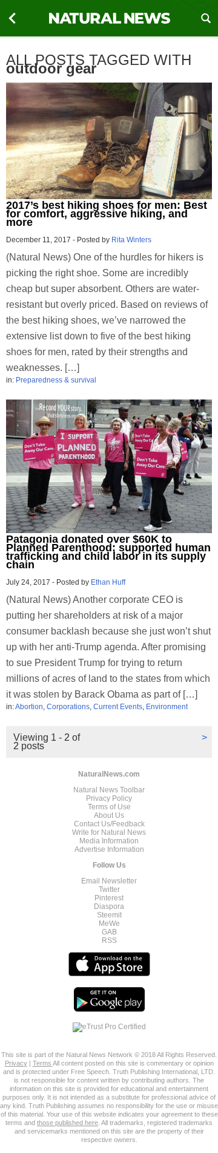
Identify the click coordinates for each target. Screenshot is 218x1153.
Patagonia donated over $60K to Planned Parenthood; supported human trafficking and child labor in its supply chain (108, 552)
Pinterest (109, 898)
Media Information (109, 841)
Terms (43, 1063)
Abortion (29, 706)
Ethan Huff (108, 582)
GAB (109, 932)
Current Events (117, 706)
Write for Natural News (109, 832)
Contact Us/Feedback (109, 824)
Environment (167, 706)
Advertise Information (109, 849)
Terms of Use (109, 807)
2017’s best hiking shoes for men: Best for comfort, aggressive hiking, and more (106, 213)
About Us (109, 815)
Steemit (109, 915)
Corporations (68, 706)
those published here (67, 1122)
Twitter (109, 889)
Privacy (16, 1063)
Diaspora (109, 906)
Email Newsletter (109, 881)
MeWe (109, 923)
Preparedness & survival (56, 380)
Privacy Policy (109, 798)
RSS (109, 940)
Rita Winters (131, 240)
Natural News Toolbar (109, 790)
